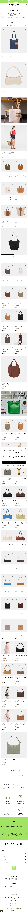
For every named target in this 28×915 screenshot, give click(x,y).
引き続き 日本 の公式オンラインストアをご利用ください (14, 465)
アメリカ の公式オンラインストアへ (14, 462)
